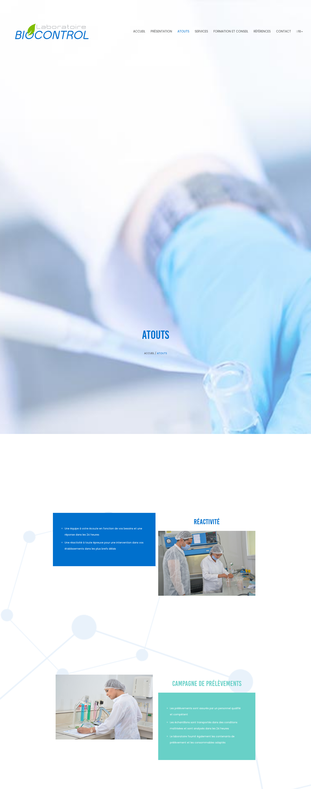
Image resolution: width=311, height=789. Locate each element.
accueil (149, 353)
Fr (299, 31)
